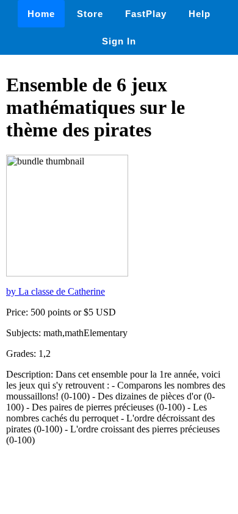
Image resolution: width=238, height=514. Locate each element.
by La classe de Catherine (55, 291)
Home (41, 14)
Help (200, 14)
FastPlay (146, 14)
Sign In (119, 41)
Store (90, 14)
